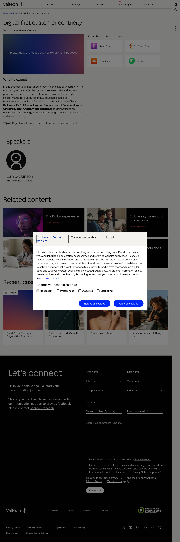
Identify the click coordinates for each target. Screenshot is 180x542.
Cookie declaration (84, 237)
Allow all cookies (128, 303)
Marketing (107, 290)
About (109, 237)
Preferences (67, 290)
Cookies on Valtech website (50, 239)
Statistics (87, 290)
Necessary (46, 290)
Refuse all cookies (94, 303)
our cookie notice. (49, 278)
